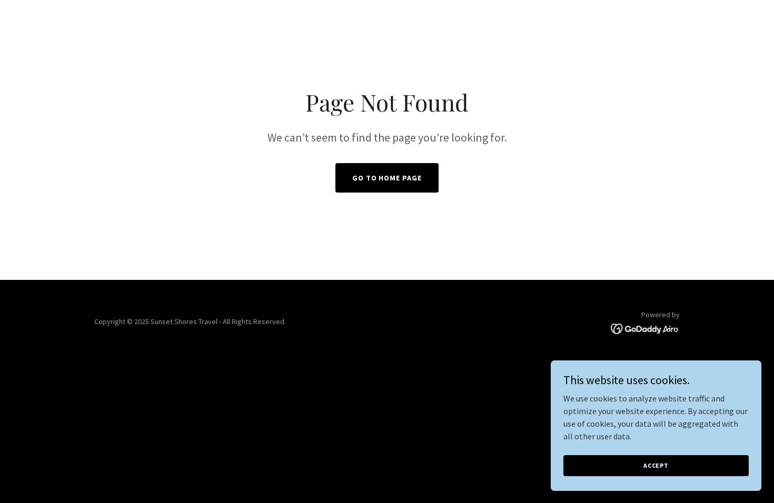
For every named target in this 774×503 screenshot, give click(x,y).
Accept (656, 465)
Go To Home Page (387, 178)
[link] (645, 328)
